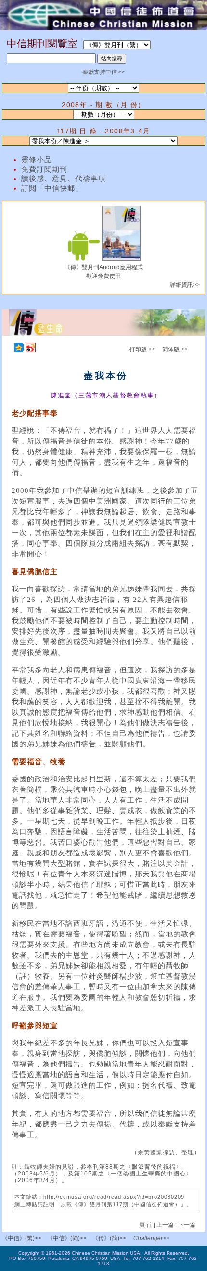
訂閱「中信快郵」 (52, 188)
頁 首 (146, 1225)
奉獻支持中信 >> (103, 72)
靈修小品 (36, 160)
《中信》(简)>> (67, 1238)
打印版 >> (142, 349)
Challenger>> (151, 1238)
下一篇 (186, 1225)
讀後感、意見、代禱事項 (63, 178)
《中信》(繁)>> (21, 1238)
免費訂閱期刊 (44, 169)
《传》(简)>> (109, 1238)
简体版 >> (175, 349)
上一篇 (165, 1225)
